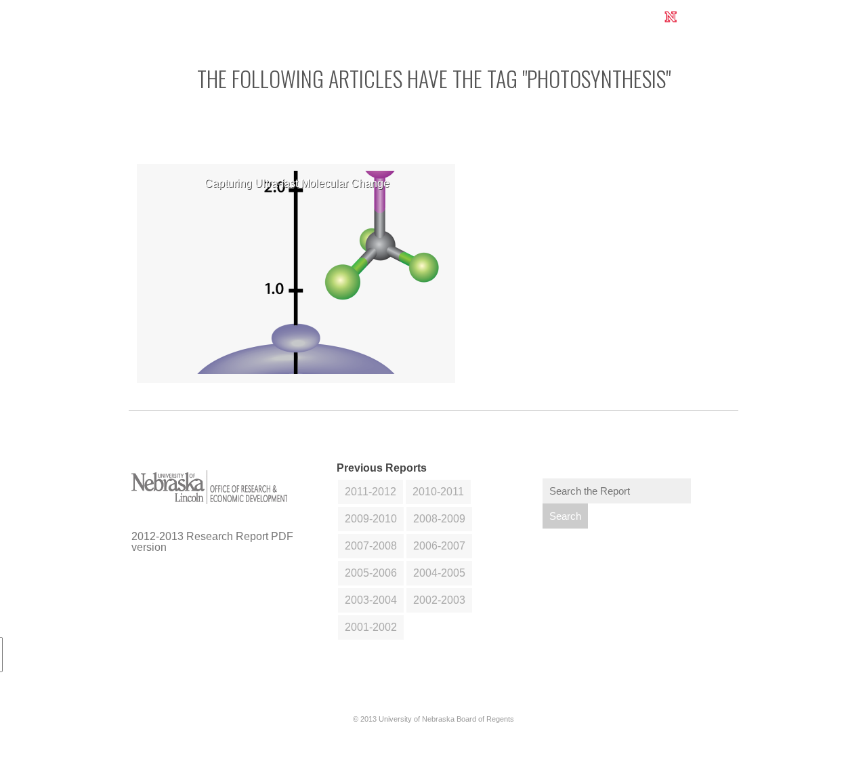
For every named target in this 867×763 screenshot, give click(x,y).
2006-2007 (439, 546)
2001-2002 (371, 627)
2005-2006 (371, 573)
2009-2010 (371, 518)
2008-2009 (439, 518)
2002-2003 (439, 600)
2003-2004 (371, 600)
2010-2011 (438, 491)
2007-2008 (371, 546)
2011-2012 (370, 491)
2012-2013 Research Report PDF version (212, 542)
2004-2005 (439, 573)
